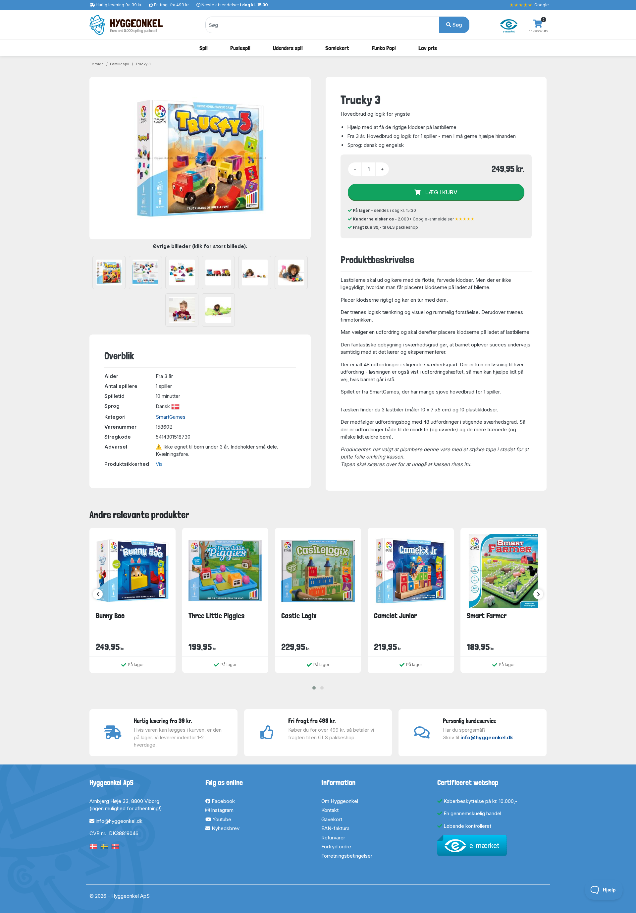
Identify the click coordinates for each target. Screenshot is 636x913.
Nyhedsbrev (224, 828)
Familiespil (119, 64)
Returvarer (333, 837)
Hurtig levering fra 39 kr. (119, 4)
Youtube (221, 819)
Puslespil (240, 47)
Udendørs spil (288, 47)
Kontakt (330, 810)
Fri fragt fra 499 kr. (171, 4)
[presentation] (98, 594)
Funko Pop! (384, 47)
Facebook (222, 801)
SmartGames (171, 417)
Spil (203, 47)
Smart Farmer (486, 615)
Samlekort (337, 47)
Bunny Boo (110, 615)
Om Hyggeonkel (339, 801)
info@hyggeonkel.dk (486, 737)
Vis (159, 464)
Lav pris (427, 47)
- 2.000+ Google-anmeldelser (414, 218)
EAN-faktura (335, 828)
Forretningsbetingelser (346, 856)
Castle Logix (298, 615)
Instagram (222, 810)
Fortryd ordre (336, 846)
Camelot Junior (395, 615)
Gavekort (331, 819)
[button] (314, 688)
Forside (96, 64)
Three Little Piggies (216, 615)
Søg (456, 25)
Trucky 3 (143, 64)
